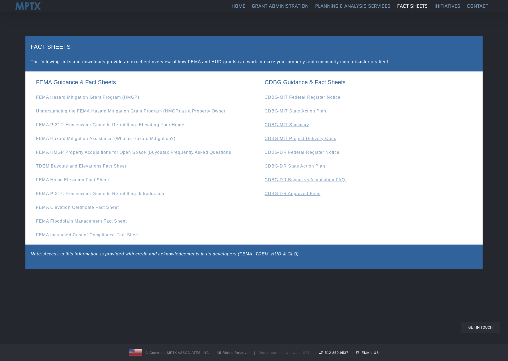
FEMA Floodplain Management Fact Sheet (81, 221)
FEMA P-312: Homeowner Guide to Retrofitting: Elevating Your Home (110, 125)
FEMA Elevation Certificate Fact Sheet (77, 207)
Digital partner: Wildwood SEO (284, 353)
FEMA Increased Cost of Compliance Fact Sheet (87, 235)
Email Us (369, 353)
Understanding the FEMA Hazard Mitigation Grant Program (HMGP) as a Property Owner (130, 111)
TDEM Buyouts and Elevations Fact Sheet (81, 166)
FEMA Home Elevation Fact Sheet (72, 180)
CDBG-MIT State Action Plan (295, 111)
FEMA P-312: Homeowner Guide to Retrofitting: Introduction (100, 193)
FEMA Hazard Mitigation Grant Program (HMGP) (87, 97)
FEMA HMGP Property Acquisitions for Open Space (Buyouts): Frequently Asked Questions (134, 152)
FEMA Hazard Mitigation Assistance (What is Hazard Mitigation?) (105, 138)
